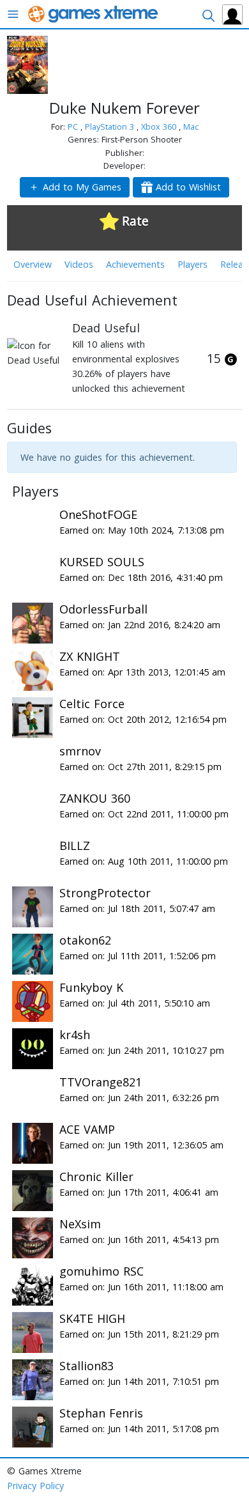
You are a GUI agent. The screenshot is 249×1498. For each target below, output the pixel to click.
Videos (78, 264)
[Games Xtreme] (94, 13)
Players (192, 264)
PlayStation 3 (111, 126)
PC (74, 126)
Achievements (135, 264)
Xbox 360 (160, 126)
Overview (32, 264)
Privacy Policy (35, 1485)
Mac (191, 126)
